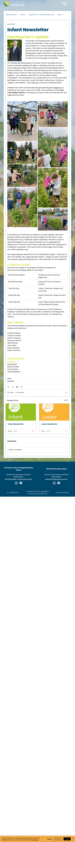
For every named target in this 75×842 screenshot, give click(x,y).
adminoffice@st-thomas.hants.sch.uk (18, 479)
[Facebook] (21, 483)
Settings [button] (49, 839)
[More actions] (66, 24)
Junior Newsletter (49, 424)
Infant (22, 15)
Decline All (58, 839)
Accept (67, 839)
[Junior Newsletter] (54, 412)
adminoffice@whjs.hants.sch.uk (56, 479)
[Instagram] (16, 483)
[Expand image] (22, 121)
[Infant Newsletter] (21, 412)
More (60, 15)
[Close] (73, 839)
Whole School (11, 15)
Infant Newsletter (16, 424)
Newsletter (10, 381)
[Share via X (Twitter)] (13, 387)
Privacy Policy (34, 840)
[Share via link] (21, 387)
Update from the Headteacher (41, 15)
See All (66, 400)
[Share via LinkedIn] (17, 387)
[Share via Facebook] (8, 387)
